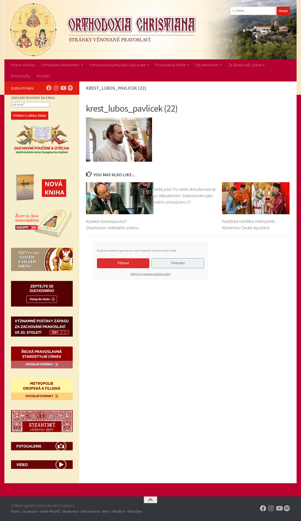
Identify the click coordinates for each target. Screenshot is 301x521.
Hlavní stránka (23, 64)
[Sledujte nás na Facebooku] (49, 88)
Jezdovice (30, 511)
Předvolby (178, 263)
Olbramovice (90, 511)
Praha (15, 511)
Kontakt (43, 75)
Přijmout (123, 263)
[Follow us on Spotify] (70, 88)
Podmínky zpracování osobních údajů (150, 273)
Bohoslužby (20, 75)
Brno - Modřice (113, 511)
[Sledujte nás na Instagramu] (56, 88)
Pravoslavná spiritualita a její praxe (117, 64)
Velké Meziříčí (50, 511)
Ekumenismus (207, 64)
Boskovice (70, 511)
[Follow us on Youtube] (63, 88)
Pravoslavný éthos (170, 64)
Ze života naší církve (244, 64)
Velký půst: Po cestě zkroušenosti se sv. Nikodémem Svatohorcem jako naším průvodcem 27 (185, 196)
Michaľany (134, 511)
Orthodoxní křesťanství (60, 64)
